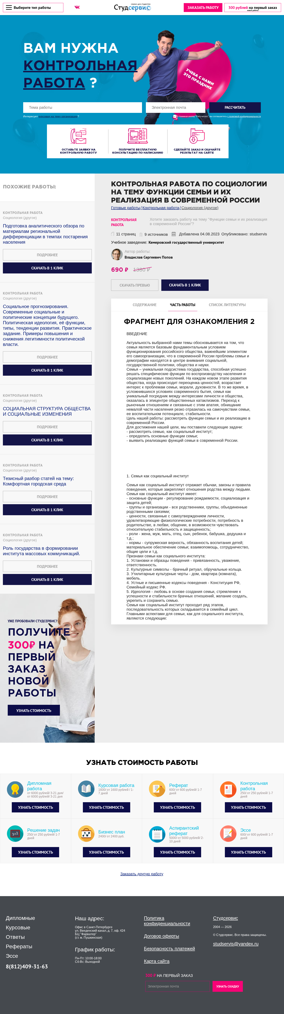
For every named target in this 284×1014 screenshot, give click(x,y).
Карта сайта (156, 961)
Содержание (144, 305)
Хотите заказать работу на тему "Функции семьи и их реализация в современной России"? (208, 221)
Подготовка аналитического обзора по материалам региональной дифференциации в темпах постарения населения (45, 234)
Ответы (15, 937)
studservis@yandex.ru (235, 943)
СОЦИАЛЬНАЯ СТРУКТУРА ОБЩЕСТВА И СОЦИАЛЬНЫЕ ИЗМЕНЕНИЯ (47, 411)
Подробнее (47, 254)
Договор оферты (161, 936)
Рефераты (19, 946)
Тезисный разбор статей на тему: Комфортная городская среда (38, 481)
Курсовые (18, 927)
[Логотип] (132, 7)
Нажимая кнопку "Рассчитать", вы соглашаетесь (220, 116)
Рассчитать (235, 107)
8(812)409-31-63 (27, 966)
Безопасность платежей (169, 948)
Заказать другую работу (141, 874)
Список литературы (227, 305)
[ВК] (77, 7)
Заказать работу (203, 7)
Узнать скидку (227, 986)
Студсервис (225, 918)
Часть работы (182, 305)
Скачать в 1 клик (47, 268)
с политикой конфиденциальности (244, 116)
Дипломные (20, 918)
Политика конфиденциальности (167, 920)
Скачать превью (135, 285)
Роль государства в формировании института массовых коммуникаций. (41, 551)
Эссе (12, 956)
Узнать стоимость (33, 710)
